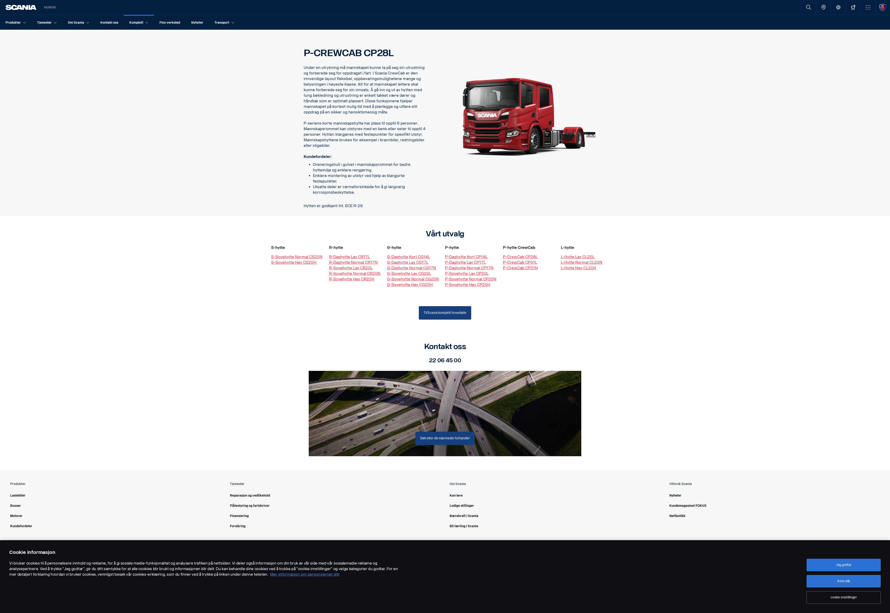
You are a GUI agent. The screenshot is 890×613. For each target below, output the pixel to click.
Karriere (456, 495)
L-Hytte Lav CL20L (577, 257)
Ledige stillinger (462, 506)
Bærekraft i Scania (464, 516)
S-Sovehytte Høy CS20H (293, 262)
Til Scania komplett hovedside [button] (445, 313)
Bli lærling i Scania (464, 526)
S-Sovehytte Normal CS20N (296, 257)
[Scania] (21, 7)
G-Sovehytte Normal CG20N (413, 279)
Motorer (16, 516)
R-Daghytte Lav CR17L (349, 257)
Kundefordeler (21, 526)
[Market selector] (838, 7)
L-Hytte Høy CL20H (578, 268)
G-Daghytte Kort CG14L (408, 257)
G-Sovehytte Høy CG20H (410, 284)
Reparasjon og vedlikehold (250, 495)
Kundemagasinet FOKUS (687, 506)
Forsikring (237, 526)
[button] (868, 7)
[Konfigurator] (853, 7)
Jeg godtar (844, 565)
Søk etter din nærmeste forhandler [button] (445, 438)
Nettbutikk (677, 516)
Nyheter (675, 495)
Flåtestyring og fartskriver (250, 506)
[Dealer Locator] (823, 7)
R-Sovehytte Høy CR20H (351, 279)
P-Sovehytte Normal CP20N (470, 279)
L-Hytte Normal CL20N (581, 262)
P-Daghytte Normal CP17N (469, 268)
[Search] (808, 7)
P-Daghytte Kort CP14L (466, 257)
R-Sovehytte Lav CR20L (351, 268)
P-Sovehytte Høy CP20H (467, 284)
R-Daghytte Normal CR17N (353, 262)
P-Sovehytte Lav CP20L (467, 273)
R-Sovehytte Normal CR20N (354, 273)
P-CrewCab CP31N (520, 268)
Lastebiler (17, 495)
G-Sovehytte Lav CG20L (409, 273)
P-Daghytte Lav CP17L (465, 262)
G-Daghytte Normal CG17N (411, 268)
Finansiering (239, 516)
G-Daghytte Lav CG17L (407, 262)
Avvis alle (843, 581)
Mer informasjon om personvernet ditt (305, 574)
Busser (15, 506)
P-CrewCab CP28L (520, 257)
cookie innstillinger (843, 597)
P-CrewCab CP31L (520, 262)
